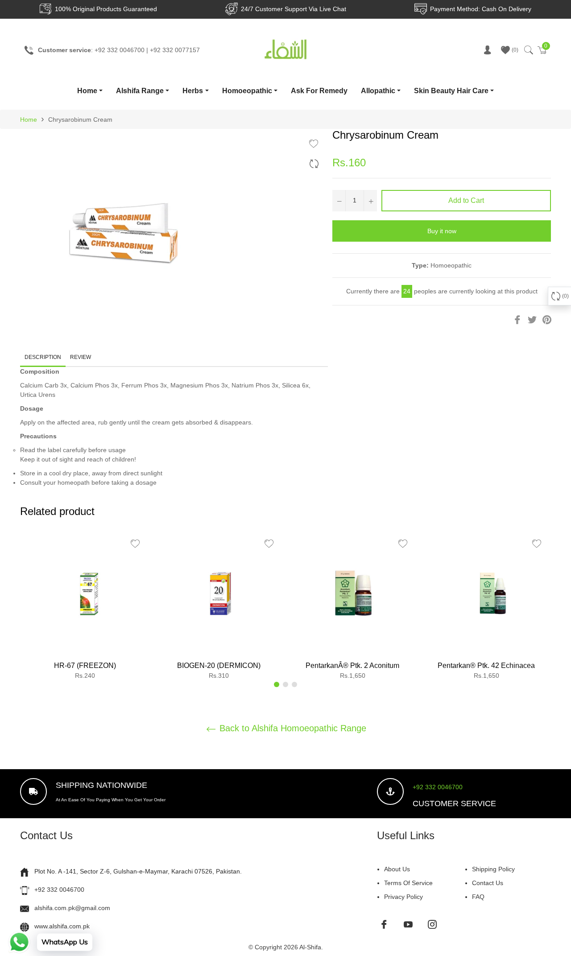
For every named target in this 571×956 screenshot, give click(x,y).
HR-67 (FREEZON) (85, 665)
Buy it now (441, 231)
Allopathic (378, 91)
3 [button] (294, 684)
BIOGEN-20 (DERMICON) (219, 665)
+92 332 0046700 (438, 787)
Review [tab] (81, 357)
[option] (85, 608)
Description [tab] (43, 357)
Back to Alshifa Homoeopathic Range (291, 728)
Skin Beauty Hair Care (451, 91)
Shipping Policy (493, 869)
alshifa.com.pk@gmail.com (72, 907)
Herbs (192, 91)
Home (87, 91)
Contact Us (487, 882)
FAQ (478, 896)
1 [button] (276, 684)
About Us (397, 869)
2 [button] (285, 684)
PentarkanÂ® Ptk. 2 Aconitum (352, 665)
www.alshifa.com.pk (62, 926)
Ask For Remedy (319, 91)
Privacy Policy (403, 896)
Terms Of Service (408, 882)
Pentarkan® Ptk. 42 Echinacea (486, 665)
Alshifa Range (140, 91)
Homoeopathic (247, 91)
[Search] (528, 50)
